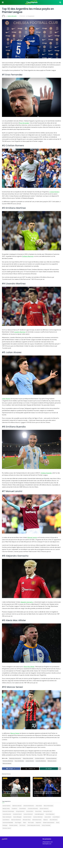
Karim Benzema (50, 814)
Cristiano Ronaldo (33, 808)
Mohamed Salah (37, 819)
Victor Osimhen (46, 825)
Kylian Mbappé (17, 817)
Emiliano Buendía (46, 473)
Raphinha (38, 822)
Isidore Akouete (12, 16)
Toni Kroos (22, 825)
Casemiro (14, 808)
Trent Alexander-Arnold (33, 825)
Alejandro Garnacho (27, 602)
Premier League (38, 778)
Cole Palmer (22, 808)
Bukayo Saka (6, 808)
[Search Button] (60, 2)
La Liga (5, 778)
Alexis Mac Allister (29, 666)
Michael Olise (26, 819)
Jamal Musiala (7, 814)
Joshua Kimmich (28, 814)
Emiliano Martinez (27, 256)
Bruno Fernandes (48, 805)
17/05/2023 (22, 16)
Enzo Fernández (19, 761)
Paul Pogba (18, 822)
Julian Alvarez (6, 399)
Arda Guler (39, 805)
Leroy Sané (48, 817)
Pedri (24, 822)
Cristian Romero (54, 192)
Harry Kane (38, 811)
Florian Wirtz (29, 811)
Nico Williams (53, 819)
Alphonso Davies (17, 805)
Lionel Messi (56, 817)
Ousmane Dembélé (8, 822)
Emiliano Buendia (51, 758)
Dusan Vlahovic (44, 808)
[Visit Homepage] (31, 2)
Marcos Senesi (14, 733)
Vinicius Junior (7, 828)
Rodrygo (5, 825)
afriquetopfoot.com (48, 842)
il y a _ (5, 795)
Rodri (57, 822)
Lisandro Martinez (19, 332)
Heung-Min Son (47, 811)
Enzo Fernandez (24, 123)
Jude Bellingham (39, 814)
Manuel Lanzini (32, 537)
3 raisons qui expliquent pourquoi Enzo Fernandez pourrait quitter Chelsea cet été (46, 792)
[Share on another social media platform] (59, 768)
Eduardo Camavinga (8, 811)
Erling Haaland (20, 811)
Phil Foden (31, 822)
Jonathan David (17, 814)
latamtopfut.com (47, 843)
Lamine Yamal (27, 817)
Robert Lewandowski (48, 822)
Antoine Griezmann (29, 805)
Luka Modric (6, 819)
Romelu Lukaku (13, 825)
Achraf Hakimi (6, 805)
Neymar (46, 819)
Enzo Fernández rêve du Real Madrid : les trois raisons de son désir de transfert (14, 792)
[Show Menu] (3, 2)
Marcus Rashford (16, 819)
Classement (30, 16)
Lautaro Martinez (37, 817)
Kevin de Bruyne (7, 817)
